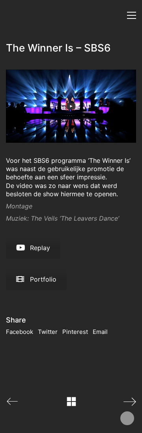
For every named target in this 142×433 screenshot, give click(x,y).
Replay (40, 248)
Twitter (48, 331)
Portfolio (43, 279)
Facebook (19, 331)
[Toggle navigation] (131, 15)
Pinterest (75, 331)
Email (100, 331)
